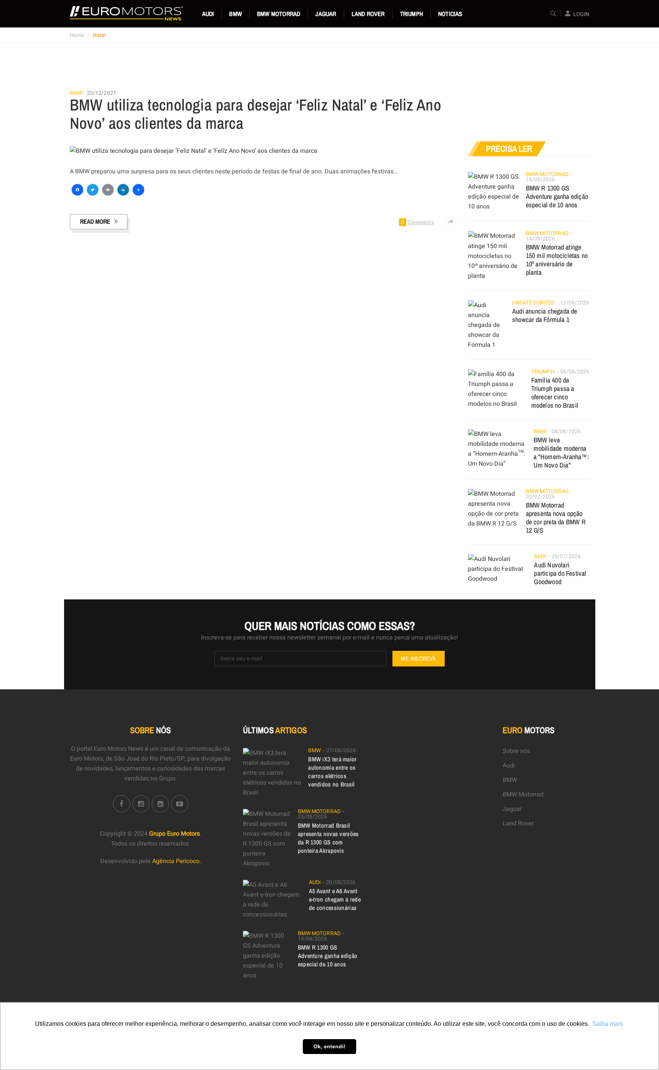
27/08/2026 (341, 750)
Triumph (411, 14)
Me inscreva (418, 658)
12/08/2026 (575, 303)
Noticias (450, 14)
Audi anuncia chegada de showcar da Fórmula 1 (544, 315)
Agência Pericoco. (176, 861)
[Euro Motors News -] (126, 13)
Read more (95, 221)
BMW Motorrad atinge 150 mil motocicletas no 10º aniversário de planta (557, 259)
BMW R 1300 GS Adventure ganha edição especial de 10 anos (557, 196)
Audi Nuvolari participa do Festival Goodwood (560, 573)
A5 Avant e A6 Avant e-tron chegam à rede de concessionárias (335, 899)
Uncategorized (533, 303)
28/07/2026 (566, 557)
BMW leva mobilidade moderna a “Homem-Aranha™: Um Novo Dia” (561, 452)
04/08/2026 (566, 432)
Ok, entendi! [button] (329, 1046)
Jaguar (325, 14)
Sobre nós (516, 751)
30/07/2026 (540, 497)
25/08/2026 (312, 817)
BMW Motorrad (278, 14)
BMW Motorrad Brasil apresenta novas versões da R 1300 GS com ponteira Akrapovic (328, 838)
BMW (235, 14)
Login (581, 14)
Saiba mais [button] (607, 1023)
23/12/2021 (101, 93)
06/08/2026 (575, 372)
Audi (208, 14)
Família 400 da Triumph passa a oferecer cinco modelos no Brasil (554, 392)
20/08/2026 (340, 882)
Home (77, 35)
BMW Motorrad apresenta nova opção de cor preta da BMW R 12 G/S (556, 517)
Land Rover (368, 14)
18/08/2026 (540, 180)
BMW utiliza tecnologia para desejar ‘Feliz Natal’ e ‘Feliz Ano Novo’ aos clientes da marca (256, 114)
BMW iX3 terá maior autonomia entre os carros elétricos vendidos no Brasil (332, 771)
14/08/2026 (540, 239)
